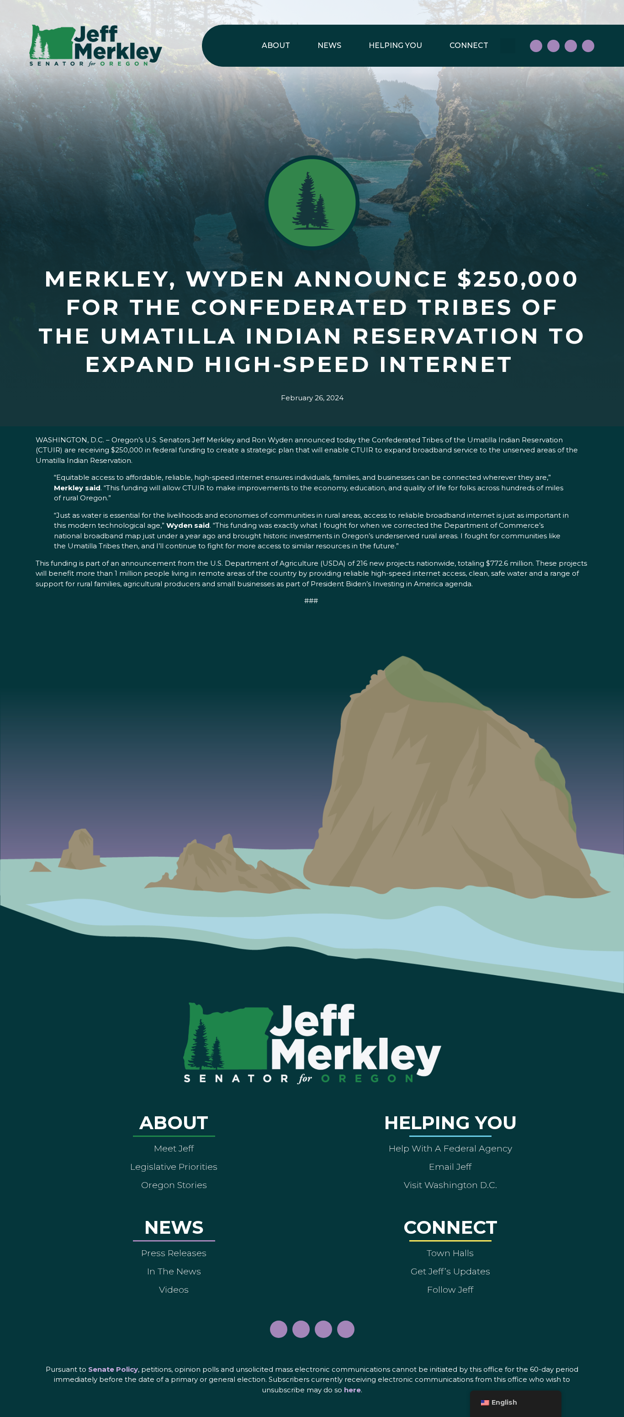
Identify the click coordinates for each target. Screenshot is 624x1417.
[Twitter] (588, 46)
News (329, 45)
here (352, 1389)
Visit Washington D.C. (450, 1184)
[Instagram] (553, 46)
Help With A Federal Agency (450, 1148)
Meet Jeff (174, 1148)
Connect (468, 45)
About (276, 45)
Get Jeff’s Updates (450, 1271)
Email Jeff (450, 1166)
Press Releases (173, 1253)
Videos (174, 1289)
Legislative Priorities (173, 1166)
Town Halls (450, 1253)
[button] (507, 45)
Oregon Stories (174, 1184)
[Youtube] (571, 46)
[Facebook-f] (536, 46)
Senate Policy (113, 1369)
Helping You (395, 45)
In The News (174, 1271)
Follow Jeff (450, 1289)
